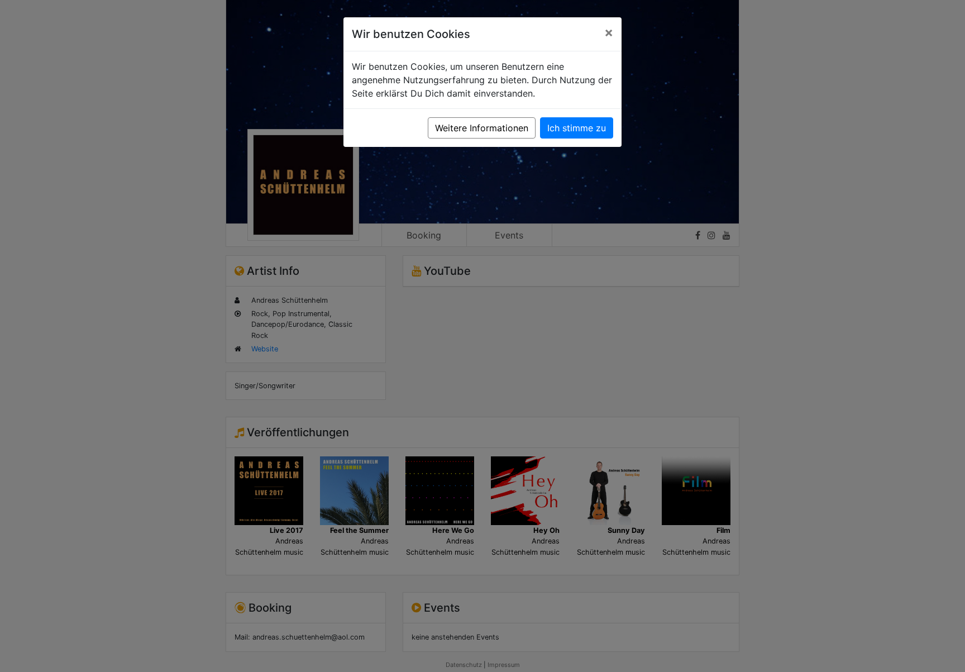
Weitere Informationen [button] (481, 128)
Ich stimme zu (576, 128)
